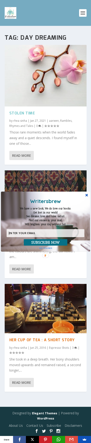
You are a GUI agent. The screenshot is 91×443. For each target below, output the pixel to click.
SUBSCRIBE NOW (45, 242)
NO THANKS (45, 247)
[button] (46, 216)
